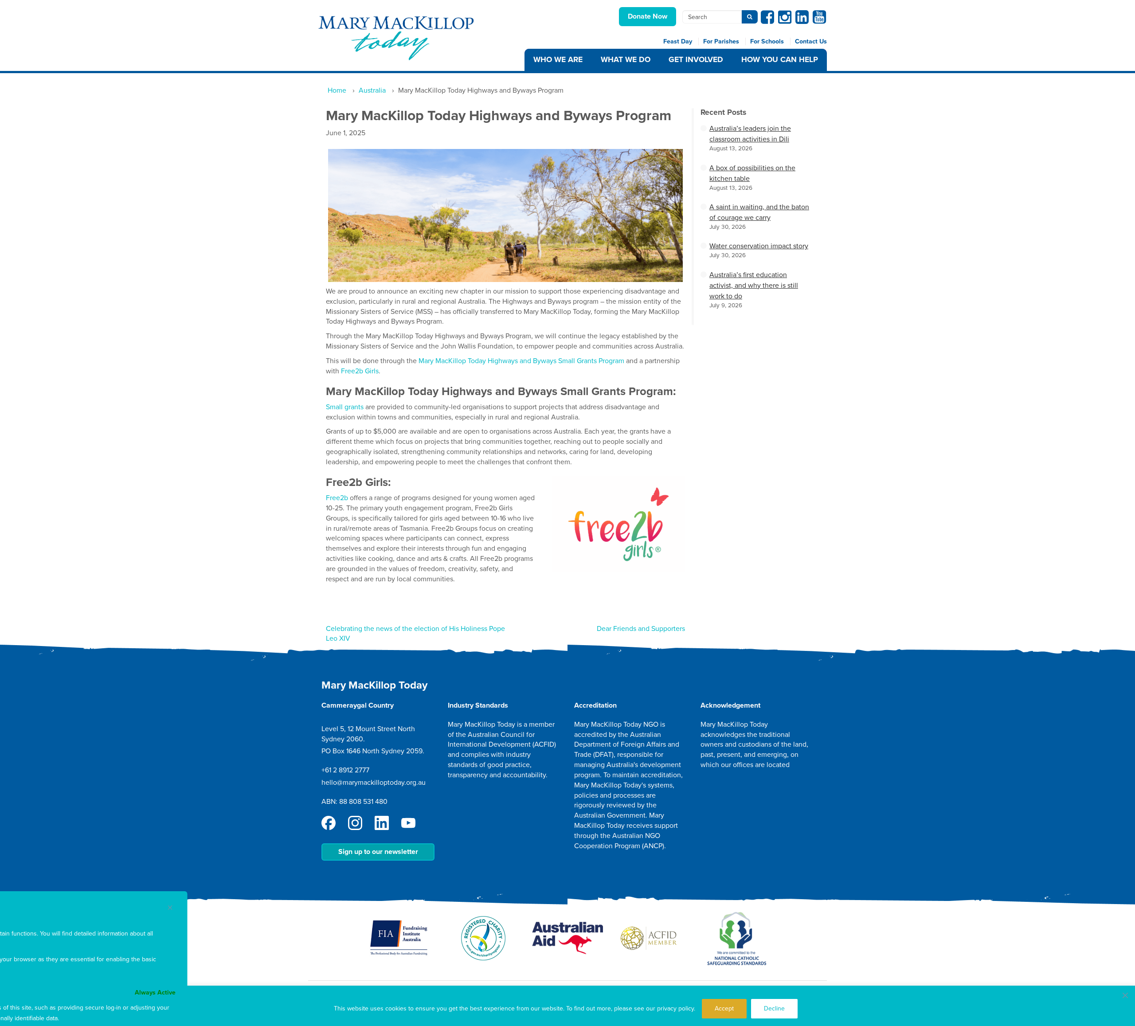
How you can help (779, 59)
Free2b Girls (360, 371)
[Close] (1125, 995)
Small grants (345, 407)
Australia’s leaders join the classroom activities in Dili (750, 134)
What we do (625, 59)
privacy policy (675, 1008)
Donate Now (647, 16)
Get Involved (696, 59)
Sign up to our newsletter (378, 851)
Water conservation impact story (758, 246)
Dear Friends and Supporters (641, 628)
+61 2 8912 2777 (345, 770)
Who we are (558, 59)
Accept (724, 1008)
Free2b (337, 497)
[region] (567, 1006)
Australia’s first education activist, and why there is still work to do (753, 285)
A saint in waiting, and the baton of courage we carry (759, 212)
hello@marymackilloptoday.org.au (373, 782)
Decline (774, 1008)
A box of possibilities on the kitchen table (752, 173)
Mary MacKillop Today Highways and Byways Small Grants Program (521, 360)
